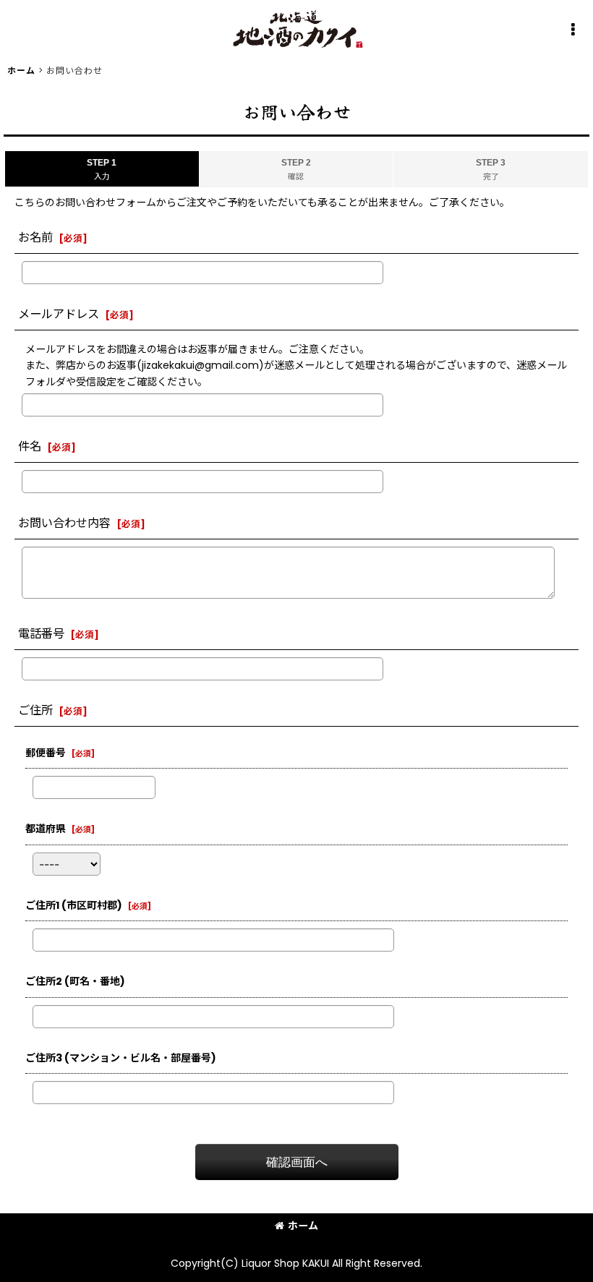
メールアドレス (58, 314)
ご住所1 (73, 905)
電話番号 (41, 633)
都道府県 (45, 828)
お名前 (35, 237)
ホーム (303, 1225)
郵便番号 (45, 752)
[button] (573, 29)
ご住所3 (120, 1058)
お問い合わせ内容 (64, 523)
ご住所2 (75, 981)
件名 (29, 446)
